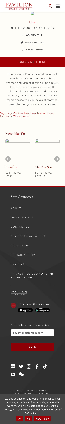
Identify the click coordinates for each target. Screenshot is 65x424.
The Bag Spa (43, 167)
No (28, 418)
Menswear (6, 116)
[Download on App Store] (25, 309)
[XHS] (13, 366)
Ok (19, 418)
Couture (18, 113)
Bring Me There (32, 62)
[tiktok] (45, 366)
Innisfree (11, 167)
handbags (30, 113)
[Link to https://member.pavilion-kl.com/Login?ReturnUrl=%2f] (50, 6)
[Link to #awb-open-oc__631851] (58, 6)
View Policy (42, 418)
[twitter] (21, 366)
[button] (8, 159)
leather (41, 113)
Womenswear (21, 116)
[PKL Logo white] (19, 291)
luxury (50, 113)
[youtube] (13, 374)
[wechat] (21, 374)
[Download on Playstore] (42, 309)
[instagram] (29, 366)
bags (9, 113)
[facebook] (37, 366)
